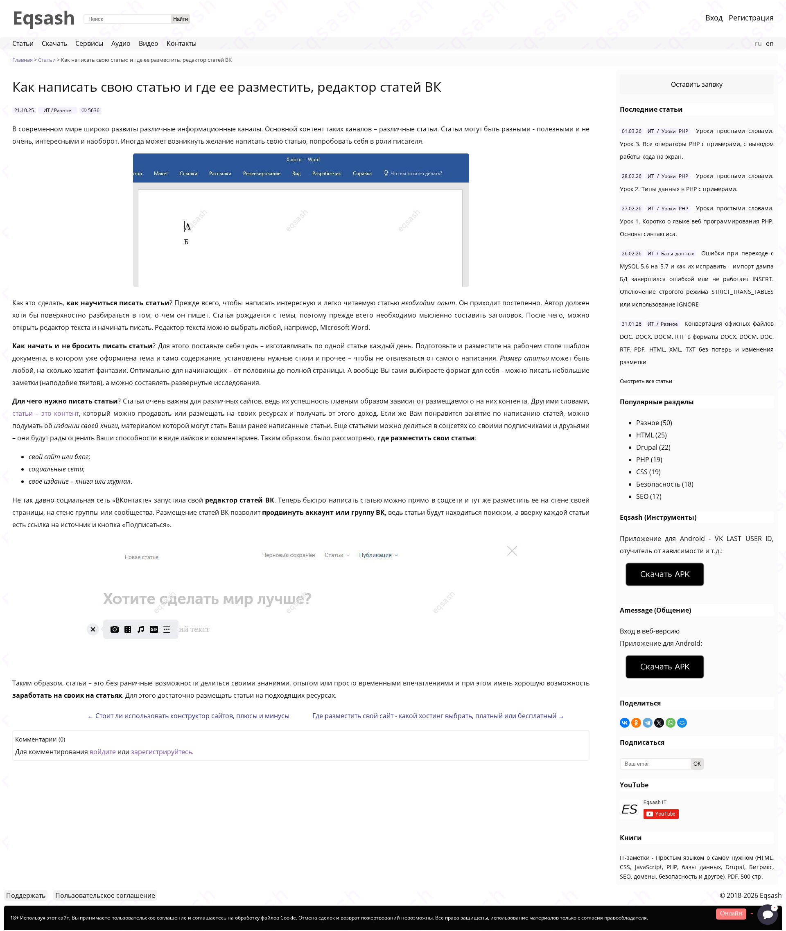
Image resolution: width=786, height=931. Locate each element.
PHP (642, 459)
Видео (148, 43)
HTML (645, 435)
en (770, 43)
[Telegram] (648, 723)
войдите (103, 751)
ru (758, 43)
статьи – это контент (45, 413)
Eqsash (43, 17)
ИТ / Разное (57, 110)
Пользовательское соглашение (105, 895)
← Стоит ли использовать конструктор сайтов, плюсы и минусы (188, 715)
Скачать (54, 43)
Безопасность (658, 484)
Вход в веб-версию (650, 631)
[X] (659, 723)
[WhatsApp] (670, 723)
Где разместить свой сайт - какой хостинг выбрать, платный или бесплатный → (438, 715)
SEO (642, 496)
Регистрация (751, 18)
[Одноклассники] (636, 723)
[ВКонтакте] (625, 723)
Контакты (181, 43)
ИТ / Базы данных (671, 253)
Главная (22, 59)
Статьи (23, 43)
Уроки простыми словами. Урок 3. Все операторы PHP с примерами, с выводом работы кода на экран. (697, 143)
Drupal (646, 447)
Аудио (121, 43)
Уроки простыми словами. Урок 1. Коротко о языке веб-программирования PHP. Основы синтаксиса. (697, 221)
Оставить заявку (697, 84)
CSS (642, 471)
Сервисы (89, 43)
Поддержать (25, 895)
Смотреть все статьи (646, 381)
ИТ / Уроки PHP (668, 131)
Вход (714, 18)
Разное (647, 422)
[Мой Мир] (682, 723)
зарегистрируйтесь (161, 751)
